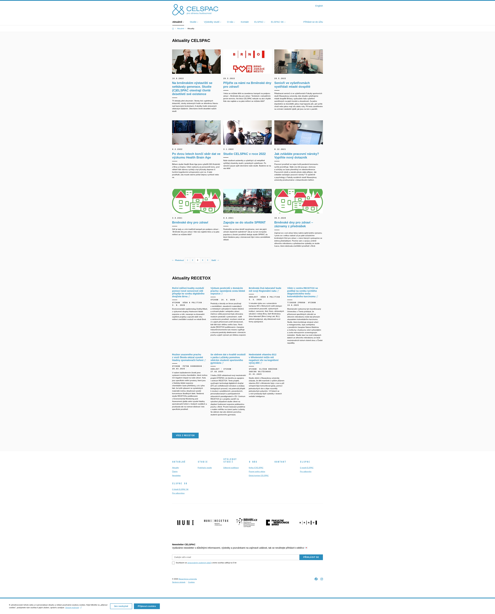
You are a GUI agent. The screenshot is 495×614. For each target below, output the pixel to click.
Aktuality (175, 468)
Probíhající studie (205, 468)
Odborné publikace (231, 468)
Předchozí (179, 260)
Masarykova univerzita (188, 579)
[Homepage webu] (195, 9)
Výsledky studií (230, 460)
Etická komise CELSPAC (259, 475)
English (319, 6)
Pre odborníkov (178, 493)
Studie (203, 461)
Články (175, 471)
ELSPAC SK (179, 483)
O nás (253, 461)
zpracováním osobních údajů (199, 563)
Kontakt (280, 461)
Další (214, 260)
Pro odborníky (305, 471)
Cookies (191, 582)
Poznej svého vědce (257, 471)
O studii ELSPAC (307, 468)
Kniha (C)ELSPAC (256, 468)
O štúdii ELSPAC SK (180, 489)
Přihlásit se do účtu (313, 22)
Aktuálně (178, 461)
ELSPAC (305, 461)
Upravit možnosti (72, 608)
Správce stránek (178, 582)
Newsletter (176, 475)
